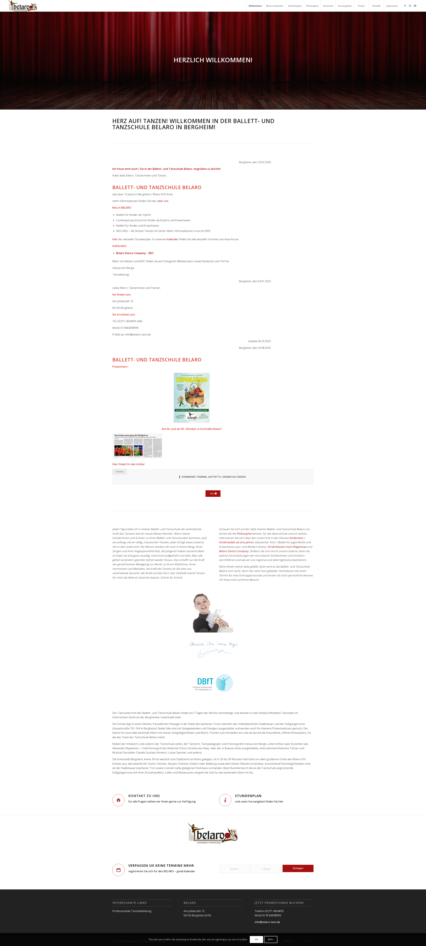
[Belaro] (22, 6)
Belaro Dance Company (233, 551)
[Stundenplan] (225, 800)
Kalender (172, 239)
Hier (115, 239)
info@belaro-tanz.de (267, 922)
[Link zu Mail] (415, 5)
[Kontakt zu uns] (118, 800)
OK (256, 939)
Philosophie (244, 533)
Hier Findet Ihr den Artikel (128, 464)
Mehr (270, 939)
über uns (162, 201)
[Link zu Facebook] (405, 5)
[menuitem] (255, 6)
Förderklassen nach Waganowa (287, 547)
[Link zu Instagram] (410, 5)
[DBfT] (213, 683)
